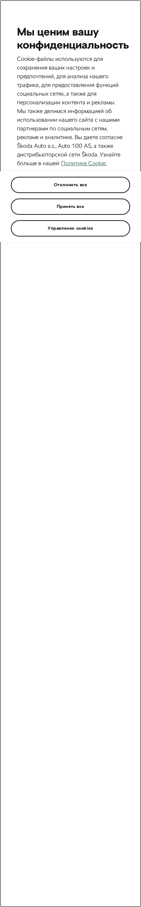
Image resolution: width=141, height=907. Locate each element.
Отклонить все (70, 184)
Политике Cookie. (84, 163)
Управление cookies (70, 228)
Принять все (71, 206)
